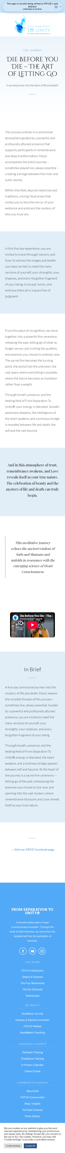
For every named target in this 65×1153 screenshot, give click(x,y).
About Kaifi (32, 1091)
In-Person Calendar (32, 1065)
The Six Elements (32, 989)
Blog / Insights (32, 1103)
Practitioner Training (32, 1058)
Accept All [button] (30, 1146)
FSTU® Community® (32, 1097)
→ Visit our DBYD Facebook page (32, 849)
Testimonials (32, 995)
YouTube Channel (32, 1110)
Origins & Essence (32, 977)
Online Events (32, 1071)
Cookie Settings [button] (13, 1146)
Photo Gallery (32, 1116)
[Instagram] (41, 951)
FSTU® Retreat (32, 1026)
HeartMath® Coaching (32, 1032)
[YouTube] (32, 951)
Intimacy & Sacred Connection (32, 1020)
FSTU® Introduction (32, 970)
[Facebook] (23, 951)
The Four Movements (32, 983)
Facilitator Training (32, 1052)
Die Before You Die (32, 1013)
